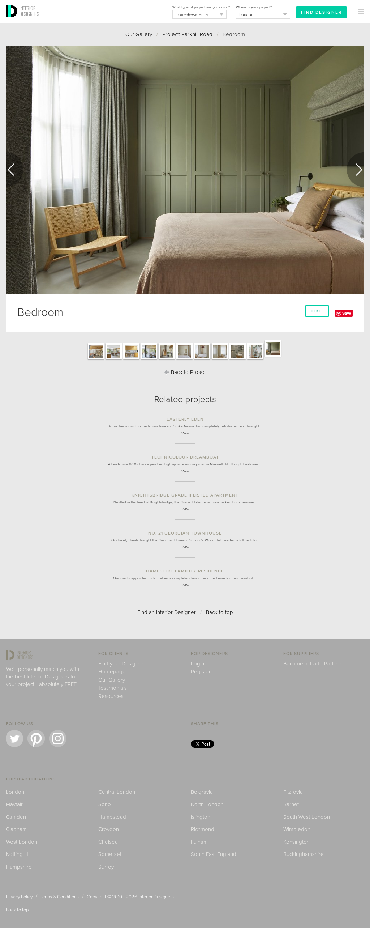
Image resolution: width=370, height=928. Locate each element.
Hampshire (19, 867)
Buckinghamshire (303, 854)
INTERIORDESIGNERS (29, 11)
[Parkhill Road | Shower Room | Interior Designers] (237, 359)
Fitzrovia (293, 792)
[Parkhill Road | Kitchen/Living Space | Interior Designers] (114, 359)
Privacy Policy (19, 897)
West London (21, 842)
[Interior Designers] (13, 20)
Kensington (296, 842)
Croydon (108, 829)
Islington (200, 817)
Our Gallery (138, 34)
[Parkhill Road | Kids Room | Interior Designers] (255, 359)
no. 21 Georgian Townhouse (185, 533)
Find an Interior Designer (166, 612)
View (185, 433)
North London (207, 804)
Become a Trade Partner (312, 663)
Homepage (112, 671)
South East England (213, 854)
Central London (116, 792)
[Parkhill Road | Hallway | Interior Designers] (167, 359)
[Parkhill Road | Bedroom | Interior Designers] (273, 356)
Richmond (202, 829)
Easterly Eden (185, 419)
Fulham (199, 842)
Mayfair (14, 804)
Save (346, 313)
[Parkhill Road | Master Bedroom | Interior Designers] (184, 359)
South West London (306, 817)
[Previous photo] (14, 169)
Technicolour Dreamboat (185, 457)
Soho (104, 804)
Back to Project (188, 372)
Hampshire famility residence (185, 571)
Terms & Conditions (59, 897)
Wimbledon (296, 829)
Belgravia (202, 792)
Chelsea (108, 842)
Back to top (219, 612)
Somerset (109, 854)
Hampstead (112, 817)
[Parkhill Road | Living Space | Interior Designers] (96, 359)
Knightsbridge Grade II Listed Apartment (185, 495)
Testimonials (112, 688)
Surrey (106, 867)
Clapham (16, 829)
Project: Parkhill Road (187, 34)
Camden (16, 817)
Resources (111, 696)
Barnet (291, 804)
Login (197, 663)
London (15, 792)
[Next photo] (355, 169)
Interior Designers (156, 897)
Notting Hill (18, 854)
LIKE (317, 311)
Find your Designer (120, 663)
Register (201, 671)
